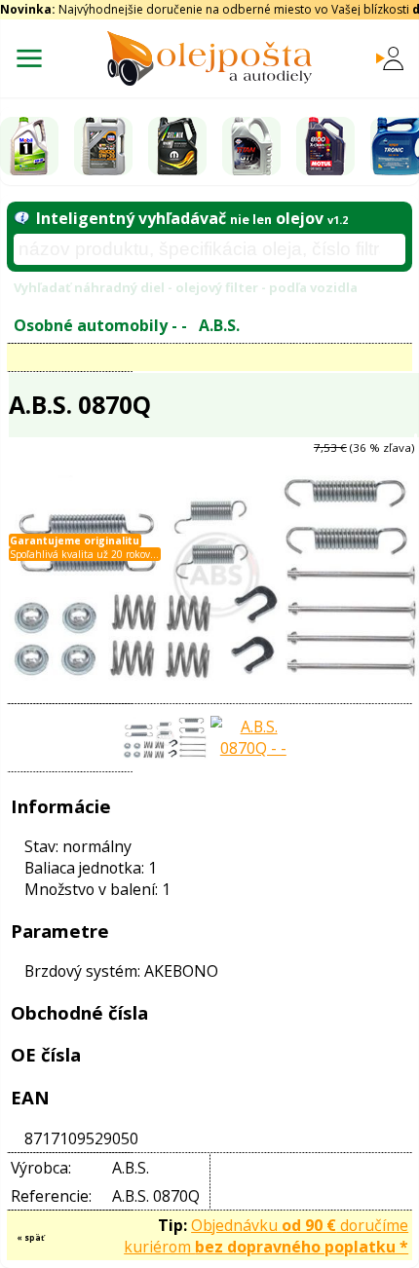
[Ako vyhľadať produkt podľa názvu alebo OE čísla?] (21, 218)
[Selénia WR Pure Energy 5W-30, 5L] (177, 146)
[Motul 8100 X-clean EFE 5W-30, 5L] (325, 146)
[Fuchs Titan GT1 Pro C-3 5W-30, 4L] (251, 146)
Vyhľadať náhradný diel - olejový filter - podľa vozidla (186, 287)
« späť (30, 1238)
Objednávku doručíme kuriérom (266, 1235)
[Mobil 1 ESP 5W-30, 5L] (29, 146)
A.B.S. (219, 325)
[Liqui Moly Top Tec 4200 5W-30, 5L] (103, 146)
